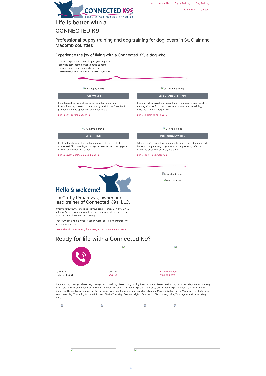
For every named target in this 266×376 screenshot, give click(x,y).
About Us (164, 3)
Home (150, 3)
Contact (205, 9)
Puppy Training (182, 3)
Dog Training (202, 3)
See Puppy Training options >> (74, 114)
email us (112, 274)
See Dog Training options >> (152, 114)
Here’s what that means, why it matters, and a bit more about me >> (91, 229)
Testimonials (188, 9)
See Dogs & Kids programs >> (153, 155)
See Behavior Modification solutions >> (79, 155)
